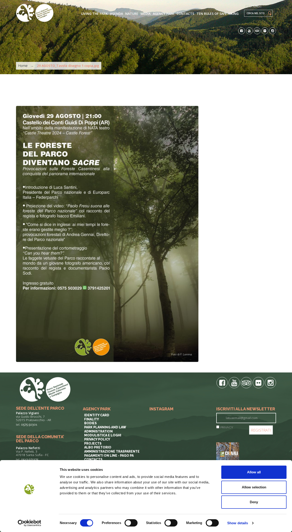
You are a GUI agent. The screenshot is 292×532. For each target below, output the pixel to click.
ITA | (248, 6)
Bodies (90, 423)
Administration (98, 431)
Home (22, 66)
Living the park (94, 13)
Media (146, 13)
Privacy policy (97, 439)
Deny (254, 502)
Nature (131, 13)
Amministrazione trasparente (112, 451)
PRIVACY (226, 427)
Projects (93, 443)
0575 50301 (29, 424)
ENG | (257, 6)
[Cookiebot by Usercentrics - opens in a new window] (30, 523)
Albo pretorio (97, 447)
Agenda (116, 13)
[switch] (131, 523)
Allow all (254, 472)
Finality (91, 419)
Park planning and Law (105, 427)
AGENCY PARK (163, 13)
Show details (237, 523)
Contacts (185, 13)
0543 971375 (29, 459)
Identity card (96, 415)
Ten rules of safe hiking (217, 13)
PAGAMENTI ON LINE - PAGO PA (109, 455)
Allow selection (254, 487)
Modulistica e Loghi (102, 435)
